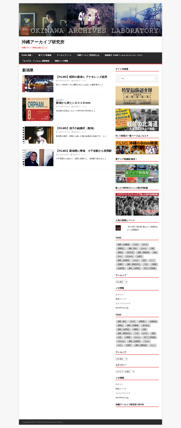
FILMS (136, 244)
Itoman (143, 248)
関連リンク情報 (61, 61)
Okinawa (129, 256)
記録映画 (121, 268)
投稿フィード (121, 299)
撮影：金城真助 (123, 260)
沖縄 (152, 248)
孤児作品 (130, 252)
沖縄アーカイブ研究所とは (88, 55)
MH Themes (58, 422)
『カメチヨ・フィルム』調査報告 (36, 61)
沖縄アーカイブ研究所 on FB (130, 404)
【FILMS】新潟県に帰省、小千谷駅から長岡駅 (84, 150)
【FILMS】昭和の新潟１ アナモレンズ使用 (81, 77)
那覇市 (120, 264)
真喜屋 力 (77, 80)
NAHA (145, 244)
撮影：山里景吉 (134, 268)
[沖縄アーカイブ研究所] (90, 35)
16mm (136, 260)
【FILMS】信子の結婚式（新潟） (76, 128)
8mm (120, 256)
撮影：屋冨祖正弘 (133, 264)
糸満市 (139, 256)
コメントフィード (123, 303)
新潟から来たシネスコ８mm (73, 101)
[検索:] (137, 78)
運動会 (120, 252)
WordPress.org (122, 307)
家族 (155, 252)
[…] (101, 84)
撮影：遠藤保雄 (143, 252)
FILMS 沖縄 (26, 55)
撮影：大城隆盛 (123, 244)
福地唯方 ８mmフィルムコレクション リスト (124, 55)
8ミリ (152, 260)
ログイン (119, 294)
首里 (144, 260)
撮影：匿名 (133, 248)
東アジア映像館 (44, 55)
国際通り (121, 248)
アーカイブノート (64, 55)
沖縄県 (154, 264)
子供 (145, 264)
